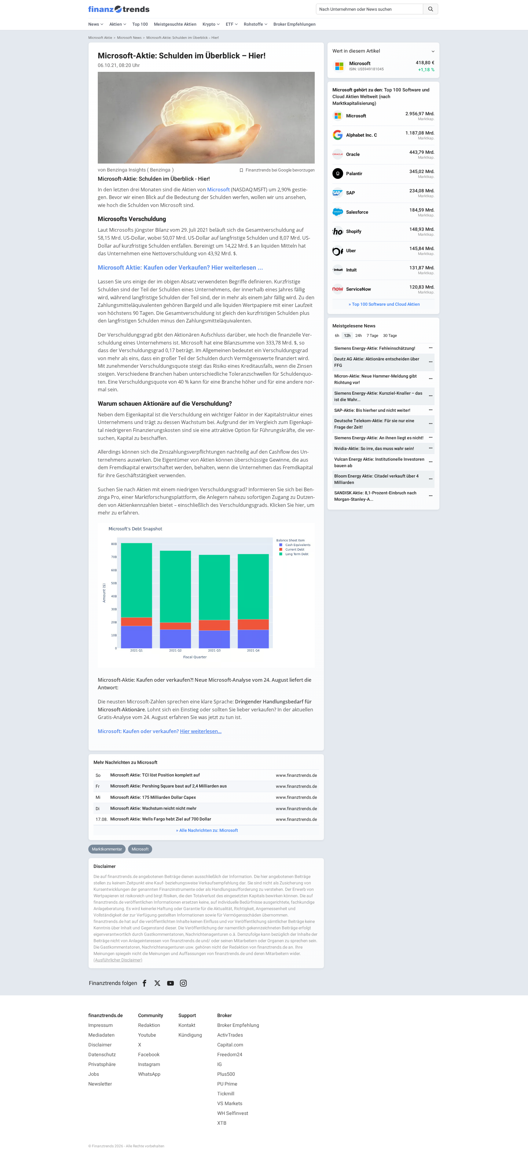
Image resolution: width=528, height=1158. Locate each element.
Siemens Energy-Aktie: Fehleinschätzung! (374, 348)
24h (358, 335)
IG (219, 1064)
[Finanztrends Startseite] (118, 12)
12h (347, 335)
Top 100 (140, 24)
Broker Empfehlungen (294, 24)
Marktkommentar (107, 849)
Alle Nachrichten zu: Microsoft (208, 830)
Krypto (209, 24)
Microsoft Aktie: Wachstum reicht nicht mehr (153, 808)
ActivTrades (230, 1035)
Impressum (100, 1025)
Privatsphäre (102, 1064)
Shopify (353, 231)
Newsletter (100, 1084)
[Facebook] (144, 983)
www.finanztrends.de (296, 775)
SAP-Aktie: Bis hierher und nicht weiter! (372, 410)
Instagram (149, 1064)
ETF (229, 24)
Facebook (149, 1054)
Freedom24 (229, 1054)
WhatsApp (149, 1074)
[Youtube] (170, 983)
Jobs (93, 1074)
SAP (350, 193)
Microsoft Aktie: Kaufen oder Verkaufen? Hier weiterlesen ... (180, 267)
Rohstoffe (253, 24)
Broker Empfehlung (238, 1025)
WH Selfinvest (232, 1113)
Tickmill (225, 1093)
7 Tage (372, 335)
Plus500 (226, 1074)
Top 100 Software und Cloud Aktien (386, 304)
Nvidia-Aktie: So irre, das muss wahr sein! (374, 448)
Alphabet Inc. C (361, 135)
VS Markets (229, 1103)
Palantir (354, 173)
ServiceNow (358, 289)
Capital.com (230, 1045)
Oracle (353, 154)
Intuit (351, 270)
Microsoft (140, 849)
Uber (351, 251)
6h (337, 335)
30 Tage (390, 335)
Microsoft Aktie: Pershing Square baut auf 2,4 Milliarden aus (168, 786)
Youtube (147, 1035)
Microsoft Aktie (100, 37)
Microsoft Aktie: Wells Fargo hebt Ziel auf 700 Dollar (160, 819)
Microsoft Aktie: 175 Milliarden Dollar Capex (153, 797)
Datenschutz (102, 1054)
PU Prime (227, 1084)
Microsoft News (129, 37)
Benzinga (160, 170)
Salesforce (357, 212)
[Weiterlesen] (431, 348)
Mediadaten (101, 1035)
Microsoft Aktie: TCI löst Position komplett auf (155, 775)
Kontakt (186, 1025)
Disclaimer (100, 1045)
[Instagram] (183, 983)
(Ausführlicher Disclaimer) (118, 960)
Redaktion (149, 1025)
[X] (157, 983)
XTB (221, 1123)
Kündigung (190, 1035)
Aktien (115, 24)
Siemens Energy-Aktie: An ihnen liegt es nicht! (379, 438)
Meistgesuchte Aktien (175, 24)
